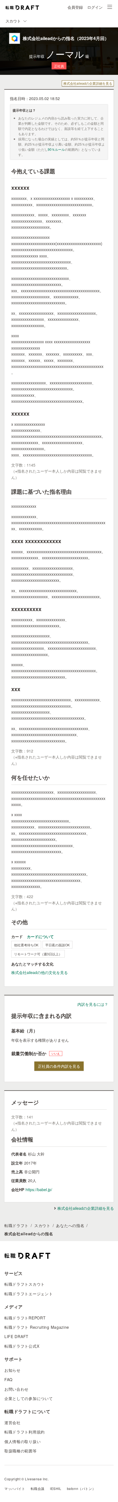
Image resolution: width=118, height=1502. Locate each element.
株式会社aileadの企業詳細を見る (87, 83)
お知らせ (12, 1370)
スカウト (42, 1225)
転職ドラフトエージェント (28, 1293)
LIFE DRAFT (16, 1336)
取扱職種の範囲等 (20, 1450)
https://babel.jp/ (39, 1189)
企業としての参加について (28, 1398)
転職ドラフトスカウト (24, 1284)
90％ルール (56, 149)
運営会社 (12, 1422)
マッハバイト (14, 1488)
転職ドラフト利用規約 (24, 1432)
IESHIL (55, 1488)
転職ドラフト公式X (21, 1346)
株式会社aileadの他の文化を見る (39, 972)
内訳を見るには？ (92, 1004)
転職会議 (37, 1488)
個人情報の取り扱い (22, 1441)
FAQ (8, 1379)
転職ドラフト (16, 1225)
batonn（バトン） (81, 1488)
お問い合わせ (16, 1389)
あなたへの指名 (70, 1225)
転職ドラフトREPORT (25, 1318)
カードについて (40, 936)
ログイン (95, 7)
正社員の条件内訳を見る (59, 1066)
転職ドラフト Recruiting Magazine (36, 1327)
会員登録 (75, 7)
